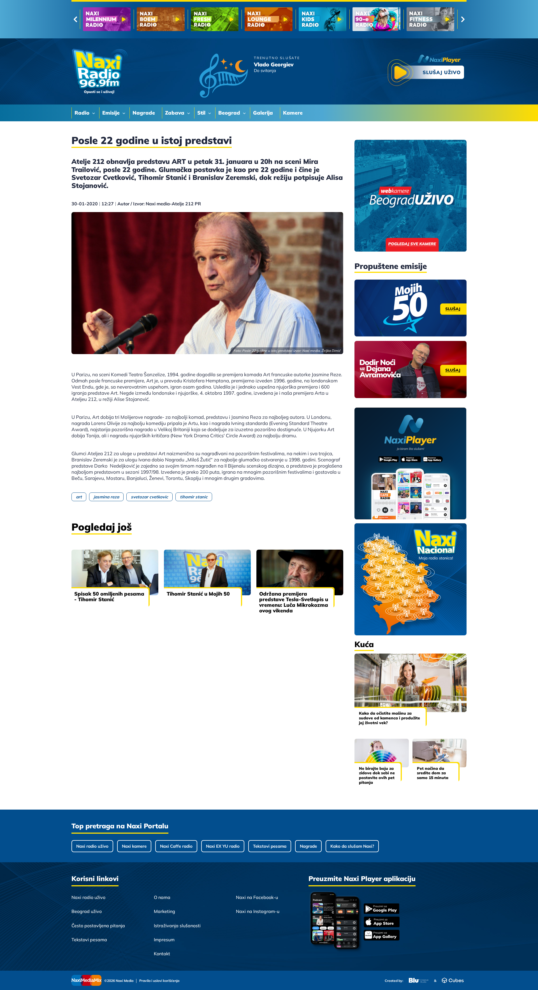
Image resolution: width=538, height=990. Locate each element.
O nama (162, 897)
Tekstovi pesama (269, 846)
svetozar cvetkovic (149, 496)
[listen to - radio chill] (430, 19)
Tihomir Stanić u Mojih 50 (198, 594)
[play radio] (426, 71)
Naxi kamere (134, 846)
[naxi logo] (99, 71)
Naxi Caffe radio (176, 846)
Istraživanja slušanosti (177, 925)
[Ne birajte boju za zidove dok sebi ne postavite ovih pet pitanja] (381, 753)
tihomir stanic (194, 496)
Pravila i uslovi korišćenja (159, 981)
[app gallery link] (382, 936)
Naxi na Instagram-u (257, 911)
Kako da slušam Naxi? (352, 846)
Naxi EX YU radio (223, 846)
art (79, 496)
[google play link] (382, 909)
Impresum (164, 939)
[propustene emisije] (410, 308)
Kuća (364, 644)
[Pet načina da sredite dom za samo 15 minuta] (439, 753)
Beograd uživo (86, 911)
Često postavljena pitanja (98, 925)
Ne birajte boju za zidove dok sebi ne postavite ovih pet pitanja (377, 775)
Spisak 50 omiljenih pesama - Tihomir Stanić (109, 597)
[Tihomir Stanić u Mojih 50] (207, 572)
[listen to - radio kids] (215, 19)
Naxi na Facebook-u (257, 897)
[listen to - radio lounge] (160, 19)
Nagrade (308, 846)
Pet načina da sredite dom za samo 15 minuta (432, 773)
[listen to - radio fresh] (107, 19)
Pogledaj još (101, 526)
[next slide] (463, 19)
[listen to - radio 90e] (268, 19)
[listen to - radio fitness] (322, 19)
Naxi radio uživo (92, 846)
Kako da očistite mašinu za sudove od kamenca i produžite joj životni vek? (389, 718)
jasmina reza (106, 496)
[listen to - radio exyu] (376, 19)
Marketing (164, 911)
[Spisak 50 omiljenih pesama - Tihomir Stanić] (114, 572)
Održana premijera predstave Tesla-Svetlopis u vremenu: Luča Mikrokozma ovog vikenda (293, 602)
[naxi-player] (410, 463)
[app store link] (382, 922)
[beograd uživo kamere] (410, 196)
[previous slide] (75, 19)
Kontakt (162, 953)
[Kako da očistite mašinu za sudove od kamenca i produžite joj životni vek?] (410, 683)
